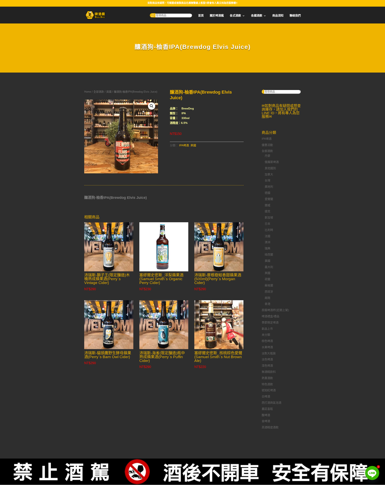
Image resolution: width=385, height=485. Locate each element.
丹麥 (267, 155)
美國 (267, 260)
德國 (267, 192)
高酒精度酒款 (270, 427)
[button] (151, 106)
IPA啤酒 (184, 145)
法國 (267, 236)
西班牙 (269, 291)
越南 (267, 297)
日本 (267, 223)
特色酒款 (267, 384)
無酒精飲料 (269, 371)
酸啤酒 (266, 415)
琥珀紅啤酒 (269, 390)
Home (87, 91)
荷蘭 (267, 279)
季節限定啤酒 (270, 322)
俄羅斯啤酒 (272, 162)
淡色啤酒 (267, 359)
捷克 (267, 211)
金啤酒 (266, 421)
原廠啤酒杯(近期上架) (275, 310)
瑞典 (267, 248)
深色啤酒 (267, 365)
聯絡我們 (295, 15)
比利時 (269, 229)
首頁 (201, 15)
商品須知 (278, 15)
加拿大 (269, 174)
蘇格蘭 (269, 285)
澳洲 (267, 242)
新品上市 (267, 328)
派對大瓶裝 (269, 353)
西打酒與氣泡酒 (271, 402)
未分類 (266, 334)
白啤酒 (266, 396)
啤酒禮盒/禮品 (270, 316)
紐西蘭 (269, 254)
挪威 (267, 205)
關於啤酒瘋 (217, 15)
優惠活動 (267, 145)
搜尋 (152, 15)
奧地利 (269, 186)
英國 (108, 91)
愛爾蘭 (269, 199)
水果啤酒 (267, 347)
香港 (267, 303)
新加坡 (269, 217)
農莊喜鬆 (267, 408)
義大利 (269, 267)
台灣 (267, 180)
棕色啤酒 (267, 341)
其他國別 (270, 168)
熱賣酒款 (267, 378)
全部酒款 (98, 91)
